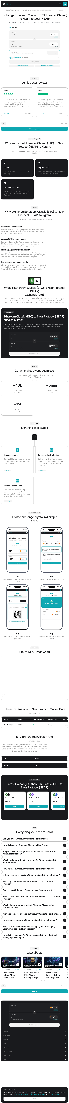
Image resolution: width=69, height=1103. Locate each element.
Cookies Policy (54, 1094)
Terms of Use (17, 1094)
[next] (66, 123)
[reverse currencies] (34, 39)
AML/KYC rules (39, 1094)
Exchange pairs (15, 10)
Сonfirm (34, 1099)
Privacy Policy (28, 1094)
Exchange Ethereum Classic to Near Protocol (50, 10)
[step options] (59, 27)
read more (7, 113)
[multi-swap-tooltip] (18, 52)
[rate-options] (59, 57)
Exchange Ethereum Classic (28, 10)
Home (8, 10)
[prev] (62, 123)
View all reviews (34, 129)
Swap (14, 806)
